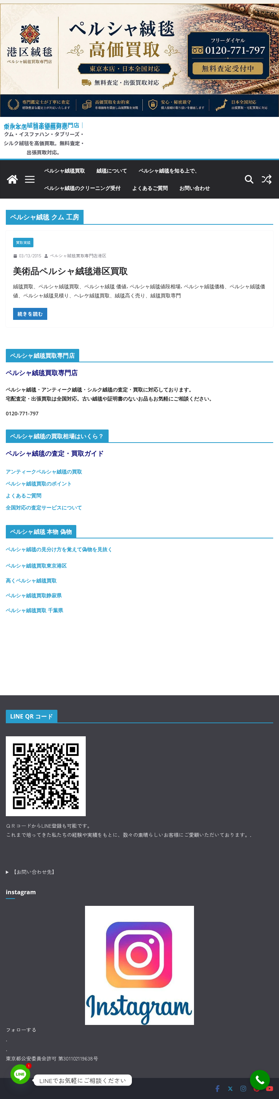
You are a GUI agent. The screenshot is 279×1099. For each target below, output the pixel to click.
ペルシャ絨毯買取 (64, 170)
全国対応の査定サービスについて (44, 507)
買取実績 (23, 242)
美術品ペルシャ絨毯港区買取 (70, 271)
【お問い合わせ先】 (34, 871)
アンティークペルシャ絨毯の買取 (44, 471)
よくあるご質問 (150, 187)
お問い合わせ (194, 187)
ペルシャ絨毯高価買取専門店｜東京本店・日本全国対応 (44, 126)
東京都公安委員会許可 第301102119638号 (52, 1058)
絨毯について (112, 170)
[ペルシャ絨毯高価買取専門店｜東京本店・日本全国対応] (139, 9)
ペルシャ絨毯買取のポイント (39, 483)
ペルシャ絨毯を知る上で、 (169, 170)
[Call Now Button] (260, 1080)
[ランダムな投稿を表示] (266, 179)
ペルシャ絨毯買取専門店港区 (78, 255)
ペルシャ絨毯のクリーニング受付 (82, 187)
